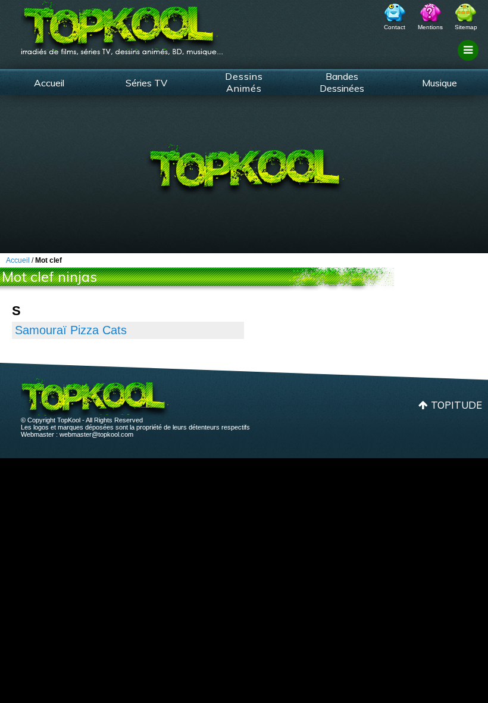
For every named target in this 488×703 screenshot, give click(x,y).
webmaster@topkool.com (96, 434)
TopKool (122, 24)
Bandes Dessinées (342, 82)
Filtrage (470, 61)
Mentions (430, 27)
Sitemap (466, 27)
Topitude (456, 405)
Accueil (49, 83)
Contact (394, 27)
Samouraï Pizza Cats (71, 330)
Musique (439, 83)
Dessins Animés (244, 82)
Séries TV (146, 83)
